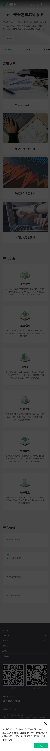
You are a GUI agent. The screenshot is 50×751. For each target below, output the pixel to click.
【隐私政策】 (7, 739)
